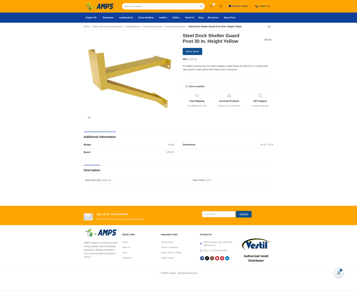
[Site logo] (99, 6)
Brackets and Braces (175, 26)
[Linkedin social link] (227, 258)
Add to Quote (192, 51)
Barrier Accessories (152, 26)
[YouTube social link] (217, 258)
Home (87, 26)
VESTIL (268, 40)
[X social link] (207, 258)
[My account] (220, 6)
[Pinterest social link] (222, 258)
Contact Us (264, 6)
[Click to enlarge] (89, 117)
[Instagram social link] (212, 258)
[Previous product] (266, 26)
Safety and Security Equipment (107, 26)
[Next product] (272, 26)
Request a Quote (240, 6)
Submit (243, 214)
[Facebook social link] (202, 258)
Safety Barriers (133, 26)
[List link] (139, 242)
